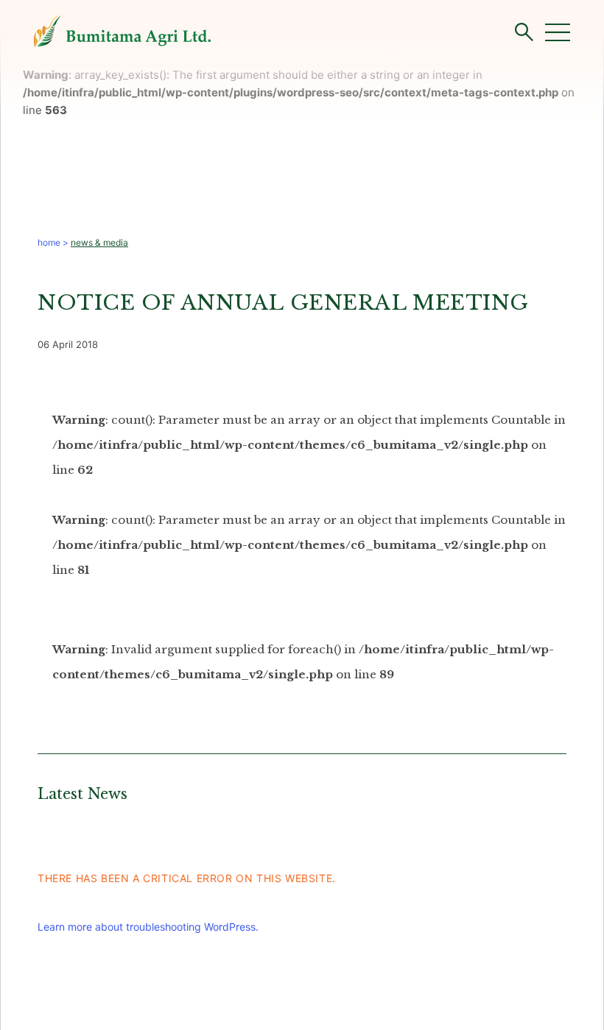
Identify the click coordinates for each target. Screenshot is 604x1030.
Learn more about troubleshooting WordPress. (148, 926)
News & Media (99, 242)
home (49, 242)
